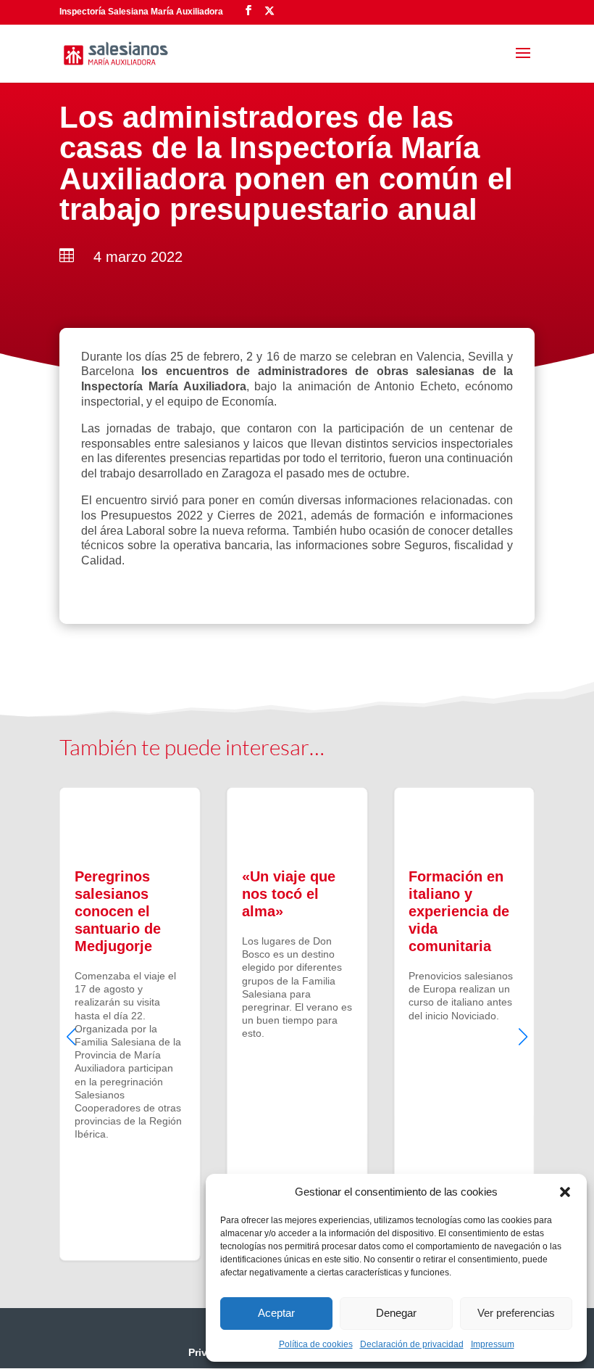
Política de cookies (316, 1344)
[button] (565, 1192)
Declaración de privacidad (412, 1344)
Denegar (396, 1313)
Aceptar (276, 1313)
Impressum (492, 1344)
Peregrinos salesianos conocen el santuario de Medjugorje (130, 1024)
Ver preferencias (516, 1313)
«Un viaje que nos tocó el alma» (297, 1024)
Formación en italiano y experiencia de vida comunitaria (464, 1024)
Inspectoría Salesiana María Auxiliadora (141, 12)
